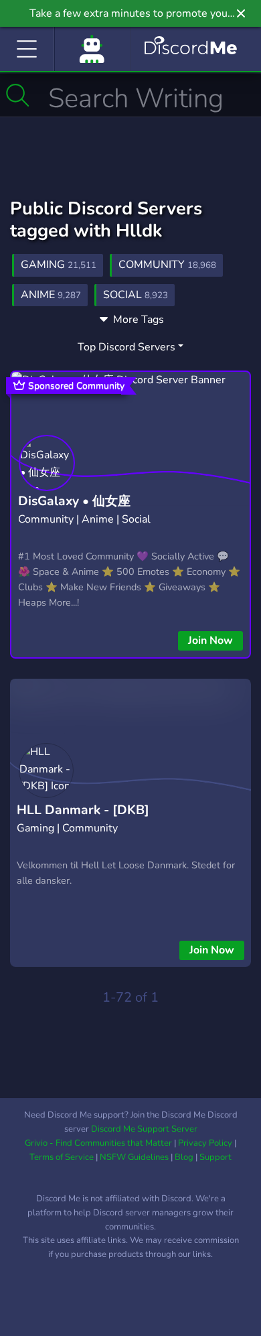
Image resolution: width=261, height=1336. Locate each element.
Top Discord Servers (126, 347)
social (135, 294)
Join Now (210, 640)
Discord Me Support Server (144, 1129)
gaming (58, 264)
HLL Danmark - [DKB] (83, 810)
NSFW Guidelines (134, 1157)
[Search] (17, 95)
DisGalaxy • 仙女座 (74, 501)
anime (51, 294)
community (167, 264)
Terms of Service (61, 1157)
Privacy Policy (205, 1143)
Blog (184, 1157)
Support (215, 1157)
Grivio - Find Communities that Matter (98, 1143)
